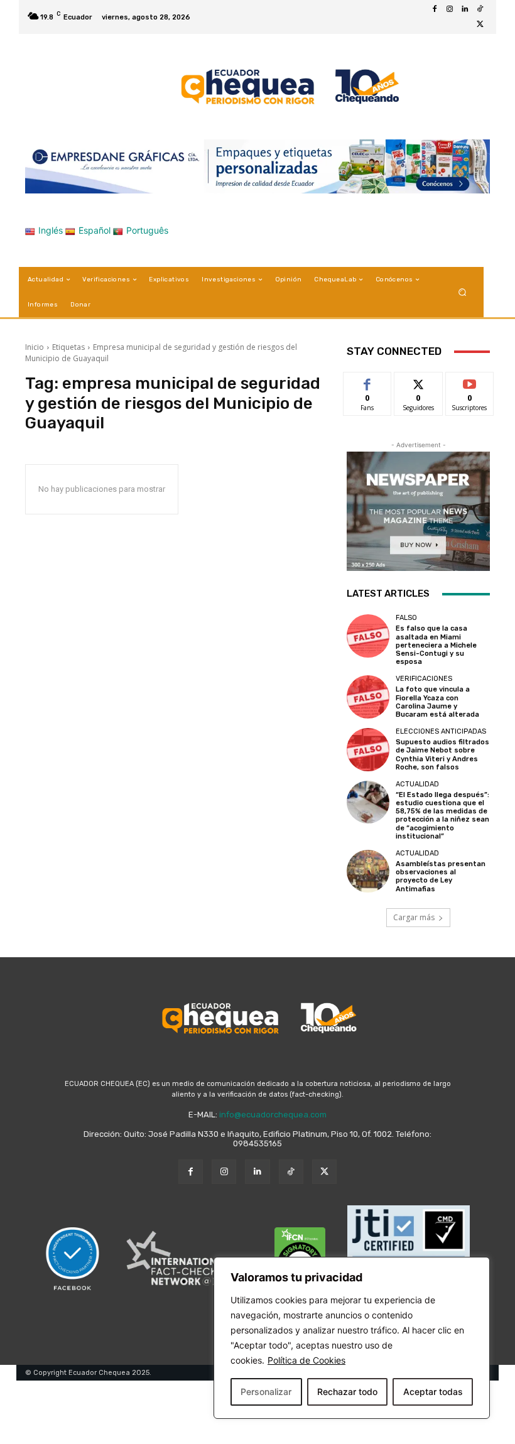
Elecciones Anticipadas (441, 731)
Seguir (418, 381)
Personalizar (266, 1391)
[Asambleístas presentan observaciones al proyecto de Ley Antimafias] (368, 871)
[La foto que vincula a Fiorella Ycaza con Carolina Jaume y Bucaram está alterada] (368, 696)
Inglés (50, 230)
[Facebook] (434, 9)
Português (147, 230)
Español (95, 230)
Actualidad (417, 784)
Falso (406, 617)
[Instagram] (449, 9)
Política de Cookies (306, 1360)
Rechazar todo (347, 1391)
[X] (479, 24)
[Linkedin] (464, 9)
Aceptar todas (433, 1391)
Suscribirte (470, 381)
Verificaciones (424, 678)
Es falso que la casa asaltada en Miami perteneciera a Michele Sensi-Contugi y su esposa (436, 645)
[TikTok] (479, 9)
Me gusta (368, 381)
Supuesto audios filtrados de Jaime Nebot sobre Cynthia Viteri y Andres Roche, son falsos (442, 754)
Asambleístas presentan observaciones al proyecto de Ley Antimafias (440, 876)
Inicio (34, 347)
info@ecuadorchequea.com (273, 1114)
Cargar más (414, 917)
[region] (352, 1338)
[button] (462, 292)
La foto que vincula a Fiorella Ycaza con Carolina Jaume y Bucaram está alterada (437, 702)
